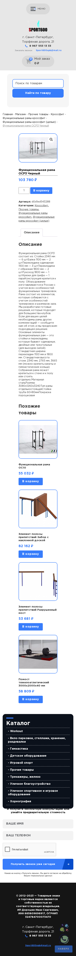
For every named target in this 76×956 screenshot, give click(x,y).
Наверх (63, 949)
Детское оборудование (28, 756)
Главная (8, 114)
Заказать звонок (23, 50)
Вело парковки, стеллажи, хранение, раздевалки (37, 740)
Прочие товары (22, 770)
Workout (16, 731)
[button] (51, 139)
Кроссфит (57, 114)
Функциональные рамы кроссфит (24, 118)
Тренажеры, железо (25, 777)
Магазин (20, 114)
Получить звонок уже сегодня (33, 864)
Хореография (20, 801)
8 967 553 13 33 (40, 46)
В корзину (41, 190)
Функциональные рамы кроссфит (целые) (29, 122)
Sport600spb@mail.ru (49, 50)
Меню (41, 9)
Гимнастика (19, 749)
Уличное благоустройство (30, 784)
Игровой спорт (21, 763)
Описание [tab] (32, 232)
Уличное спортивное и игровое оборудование (33, 793)
